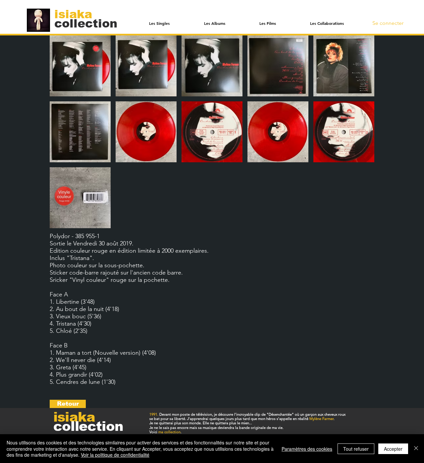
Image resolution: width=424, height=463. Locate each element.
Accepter (393, 448)
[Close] (416, 448)
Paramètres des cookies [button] (307, 448)
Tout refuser (356, 448)
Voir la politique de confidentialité (115, 454)
